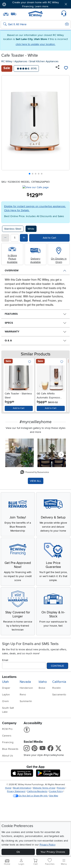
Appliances (20, 61)
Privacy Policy (47, 844)
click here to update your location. (35, 44)
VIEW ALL (35, 480)
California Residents (37, 791)
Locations (9, 677)
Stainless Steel (12, 228)
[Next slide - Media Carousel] (61, 454)
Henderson (26, 687)
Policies (61, 788)
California (59, 682)
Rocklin (56, 687)
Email (5, 660)
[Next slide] (65, 126)
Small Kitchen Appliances (44, 61)
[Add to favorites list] (66, 68)
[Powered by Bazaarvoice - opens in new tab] (34, 472)
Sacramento (59, 694)
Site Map (53, 795)
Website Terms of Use (44, 788)
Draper (6, 687)
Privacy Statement (16, 791)
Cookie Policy (56, 791)
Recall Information (22, 788)
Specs (9, 322)
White (31, 228)
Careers (6, 735)
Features (11, 313)
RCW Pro (7, 729)
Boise (42, 687)
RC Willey (6, 61)
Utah (5, 682)
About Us (7, 755)
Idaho (43, 682)
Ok (18, 851)
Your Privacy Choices (53, 851)
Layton (6, 694)
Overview (12, 270)
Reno (23, 694)
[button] (15, 4)
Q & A (8, 340)
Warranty (12, 331)
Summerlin (26, 701)
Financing (7, 742)
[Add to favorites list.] (30, 362)
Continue (57, 665)
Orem (5, 701)
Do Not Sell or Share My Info (33, 795)
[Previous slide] (6, 126)
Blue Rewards (10, 749)
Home (8, 788)
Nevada (25, 682)
